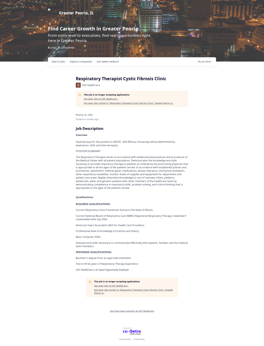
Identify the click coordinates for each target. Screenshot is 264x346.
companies (81, 61)
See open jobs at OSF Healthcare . (101, 98)
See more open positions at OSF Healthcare (132, 311)
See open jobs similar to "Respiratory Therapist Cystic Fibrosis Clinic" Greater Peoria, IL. (128, 103)
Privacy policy (125, 339)
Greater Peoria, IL (76, 13)
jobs (58, 61)
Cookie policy (139, 339)
